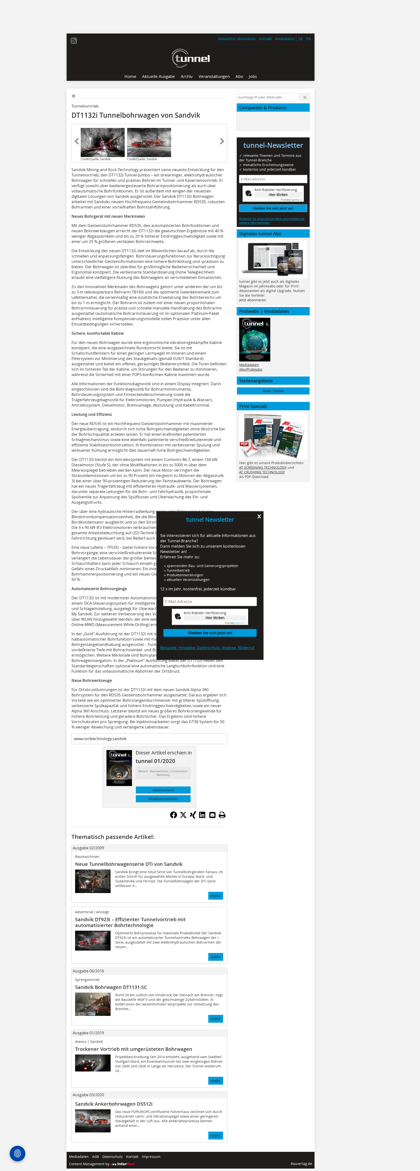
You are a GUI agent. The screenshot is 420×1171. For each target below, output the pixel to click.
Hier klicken (215, 617)
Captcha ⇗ (235, 623)
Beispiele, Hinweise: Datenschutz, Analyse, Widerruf (207, 647)
